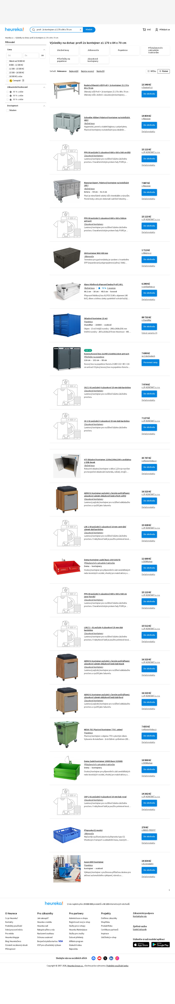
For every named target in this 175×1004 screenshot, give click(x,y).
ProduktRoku (106, 926)
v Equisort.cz (147, 87)
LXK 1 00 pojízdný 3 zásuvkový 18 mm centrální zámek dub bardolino (105, 528)
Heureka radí (42, 926)
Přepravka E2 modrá (93, 830)
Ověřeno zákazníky (109, 918)
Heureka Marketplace (78, 929)
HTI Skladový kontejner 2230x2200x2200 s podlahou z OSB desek (107, 461)
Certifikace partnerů (109, 929)
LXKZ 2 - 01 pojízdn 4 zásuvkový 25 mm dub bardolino (103, 629)
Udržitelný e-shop (108, 937)
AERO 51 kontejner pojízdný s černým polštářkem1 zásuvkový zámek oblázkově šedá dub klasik (107, 662)
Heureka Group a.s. (75, 965)
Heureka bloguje (12, 937)
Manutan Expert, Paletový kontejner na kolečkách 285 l (106, 184)
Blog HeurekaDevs (13, 941)
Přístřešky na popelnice (94, 357)
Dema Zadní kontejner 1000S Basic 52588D (103, 761)
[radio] (7, 92)
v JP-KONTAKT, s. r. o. (151, 152)
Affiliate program (76, 941)
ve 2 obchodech (148, 356)
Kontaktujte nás (140, 916)
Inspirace (105, 933)
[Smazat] (80, 29)
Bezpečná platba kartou (47, 941)
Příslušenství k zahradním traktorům (99, 563)
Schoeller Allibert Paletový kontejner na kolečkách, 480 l (107, 119)
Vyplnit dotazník (140, 929)
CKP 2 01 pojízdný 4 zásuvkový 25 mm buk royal (105, 796)
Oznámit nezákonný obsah (16, 945)
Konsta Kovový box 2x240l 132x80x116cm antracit (106, 353)
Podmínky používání (13, 926)
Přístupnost (10, 949)
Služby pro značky (76, 933)
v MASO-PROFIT (149, 830)
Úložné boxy (89, 123)
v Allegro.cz (146, 253)
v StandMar (146, 320)
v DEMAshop (147, 561)
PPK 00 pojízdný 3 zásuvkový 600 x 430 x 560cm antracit (105, 220)
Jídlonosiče (89, 256)
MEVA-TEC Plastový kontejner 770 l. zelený (103, 729)
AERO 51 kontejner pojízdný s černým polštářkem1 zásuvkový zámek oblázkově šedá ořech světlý (107, 494)
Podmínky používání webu (117, 965)
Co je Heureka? (11, 918)
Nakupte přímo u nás (46, 929)
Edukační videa (75, 945)
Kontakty (9, 922)
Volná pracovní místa (14, 929)
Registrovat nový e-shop (79, 922)
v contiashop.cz (148, 286)
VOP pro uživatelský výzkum (49, 945)
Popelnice (88, 321)
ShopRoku (105, 922)
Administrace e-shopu (78, 918)
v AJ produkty (147, 864)
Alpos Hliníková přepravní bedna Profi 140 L (103, 284)
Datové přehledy (76, 937)
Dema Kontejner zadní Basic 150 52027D (102, 559)
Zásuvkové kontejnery (93, 155)
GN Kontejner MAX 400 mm (96, 253)
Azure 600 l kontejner (93, 862)
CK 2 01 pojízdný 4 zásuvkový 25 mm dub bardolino (107, 421)
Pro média (9, 933)
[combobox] (56, 29)
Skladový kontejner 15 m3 (95, 318)
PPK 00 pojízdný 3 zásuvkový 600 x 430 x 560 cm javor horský (105, 595)
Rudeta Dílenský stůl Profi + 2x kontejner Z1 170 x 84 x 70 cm (106, 87)
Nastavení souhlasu (45, 933)
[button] (14, 55)
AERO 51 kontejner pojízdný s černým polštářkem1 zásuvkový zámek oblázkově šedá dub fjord (107, 696)
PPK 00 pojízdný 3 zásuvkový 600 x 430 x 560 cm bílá (107, 152)
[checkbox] (7, 61)
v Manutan (146, 119)
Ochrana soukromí (44, 937)
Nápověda (73, 949)
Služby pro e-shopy (77, 926)
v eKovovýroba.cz (149, 461)
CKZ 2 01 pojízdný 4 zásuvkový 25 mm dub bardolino (107, 387)
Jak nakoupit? (43, 918)
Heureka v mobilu (44, 922)
